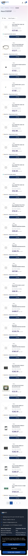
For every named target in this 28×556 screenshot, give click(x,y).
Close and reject (14, 544)
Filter (5, 18)
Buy (18, 36)
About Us (3, 534)
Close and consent (14, 552)
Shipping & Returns (21, 532)
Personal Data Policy (6, 532)
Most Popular (11, 18)
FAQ (17, 530)
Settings (14, 548)
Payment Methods (20, 534)
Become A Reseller (6, 530)
